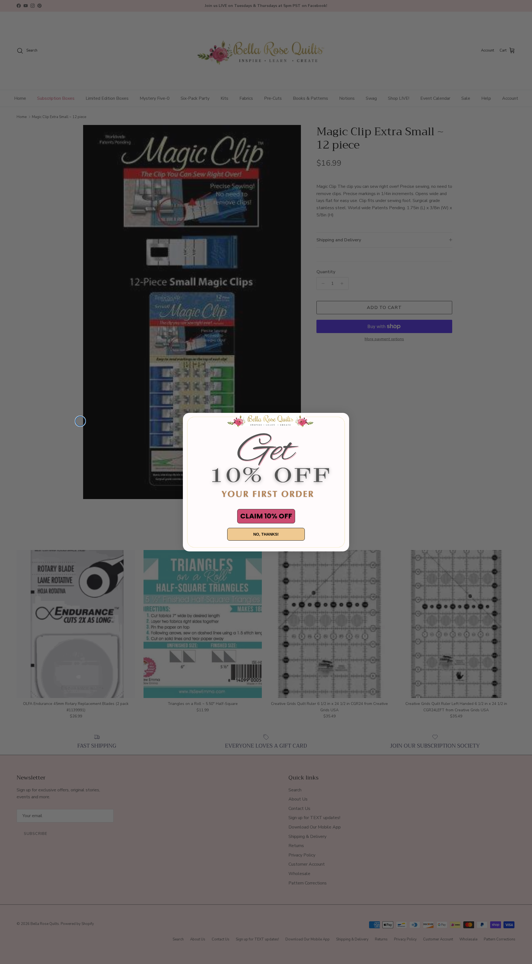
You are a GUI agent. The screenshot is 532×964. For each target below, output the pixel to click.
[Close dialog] (80, 421)
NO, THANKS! (266, 534)
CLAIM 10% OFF (266, 516)
